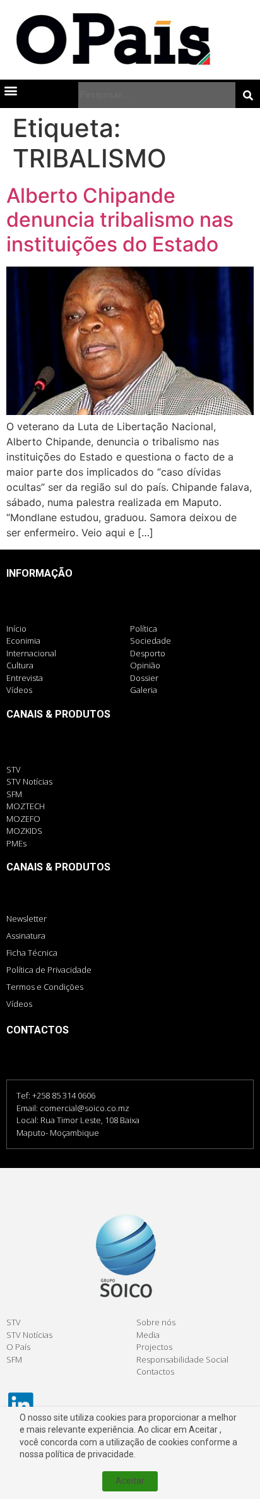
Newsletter (26, 918)
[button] (10, 90)
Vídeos (19, 1003)
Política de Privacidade (49, 969)
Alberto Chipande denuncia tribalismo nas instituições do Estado (119, 219)
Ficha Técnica (31, 952)
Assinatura (25, 935)
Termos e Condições (44, 986)
